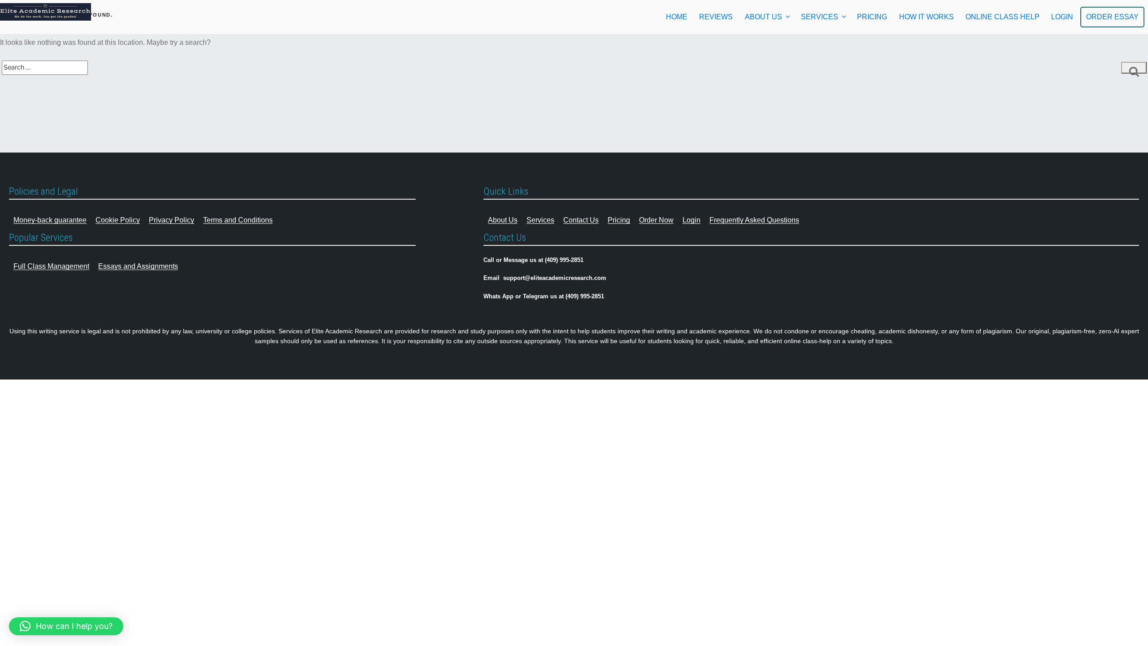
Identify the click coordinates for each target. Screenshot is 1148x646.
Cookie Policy (118, 220)
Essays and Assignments (138, 266)
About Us (763, 17)
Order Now (656, 220)
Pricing (872, 17)
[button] (66, 626)
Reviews (716, 17)
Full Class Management (51, 266)
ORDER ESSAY (1112, 17)
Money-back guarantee (50, 220)
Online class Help (1002, 17)
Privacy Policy (171, 220)
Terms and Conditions (238, 220)
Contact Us (581, 220)
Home (676, 17)
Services (819, 17)
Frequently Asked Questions (754, 220)
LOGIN (1062, 17)
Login (691, 220)
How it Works (926, 17)
